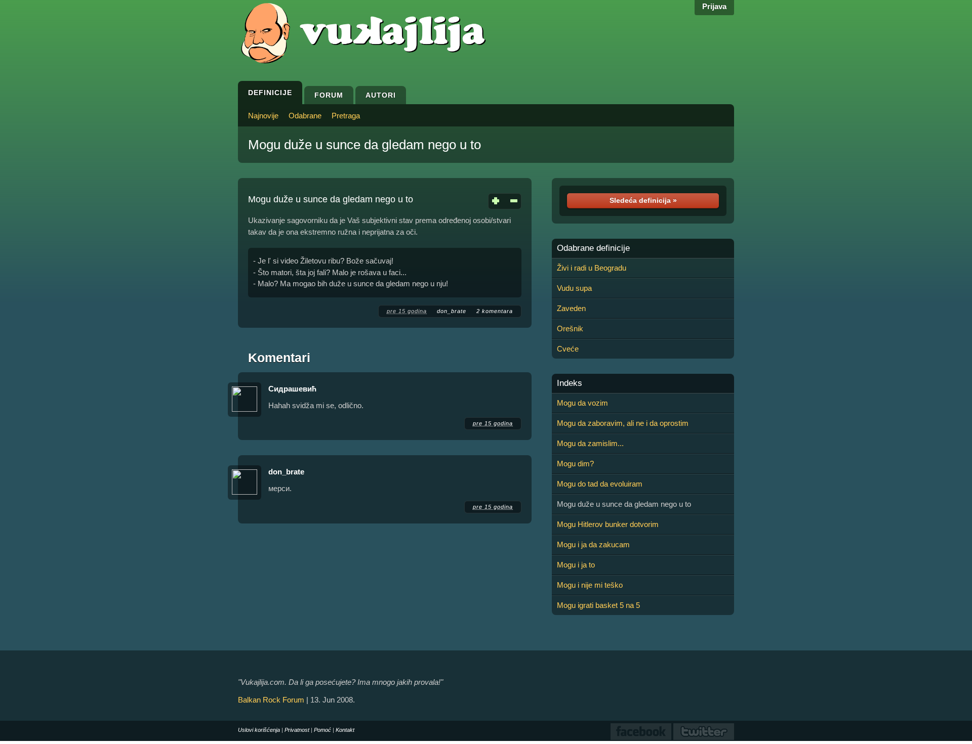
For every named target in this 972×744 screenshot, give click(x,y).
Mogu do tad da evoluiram (599, 483)
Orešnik (570, 328)
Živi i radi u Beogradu (591, 268)
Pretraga (346, 115)
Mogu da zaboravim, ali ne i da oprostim (622, 423)
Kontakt (345, 730)
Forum (328, 95)
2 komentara (494, 311)
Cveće (568, 348)
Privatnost (297, 730)
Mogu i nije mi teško (590, 585)
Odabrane (305, 115)
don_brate (451, 311)
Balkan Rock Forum (271, 699)
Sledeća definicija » (643, 200)
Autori (381, 95)
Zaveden (571, 308)
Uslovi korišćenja (259, 730)
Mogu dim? (575, 463)
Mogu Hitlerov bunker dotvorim (608, 524)
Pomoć (322, 730)
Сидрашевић (292, 388)
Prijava (714, 6)
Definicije (270, 93)
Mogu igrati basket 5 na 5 (598, 605)
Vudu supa (574, 288)
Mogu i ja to (576, 564)
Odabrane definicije (593, 248)
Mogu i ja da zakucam (593, 544)
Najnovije (263, 115)
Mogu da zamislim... (590, 443)
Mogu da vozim (582, 403)
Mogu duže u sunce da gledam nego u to (364, 144)
